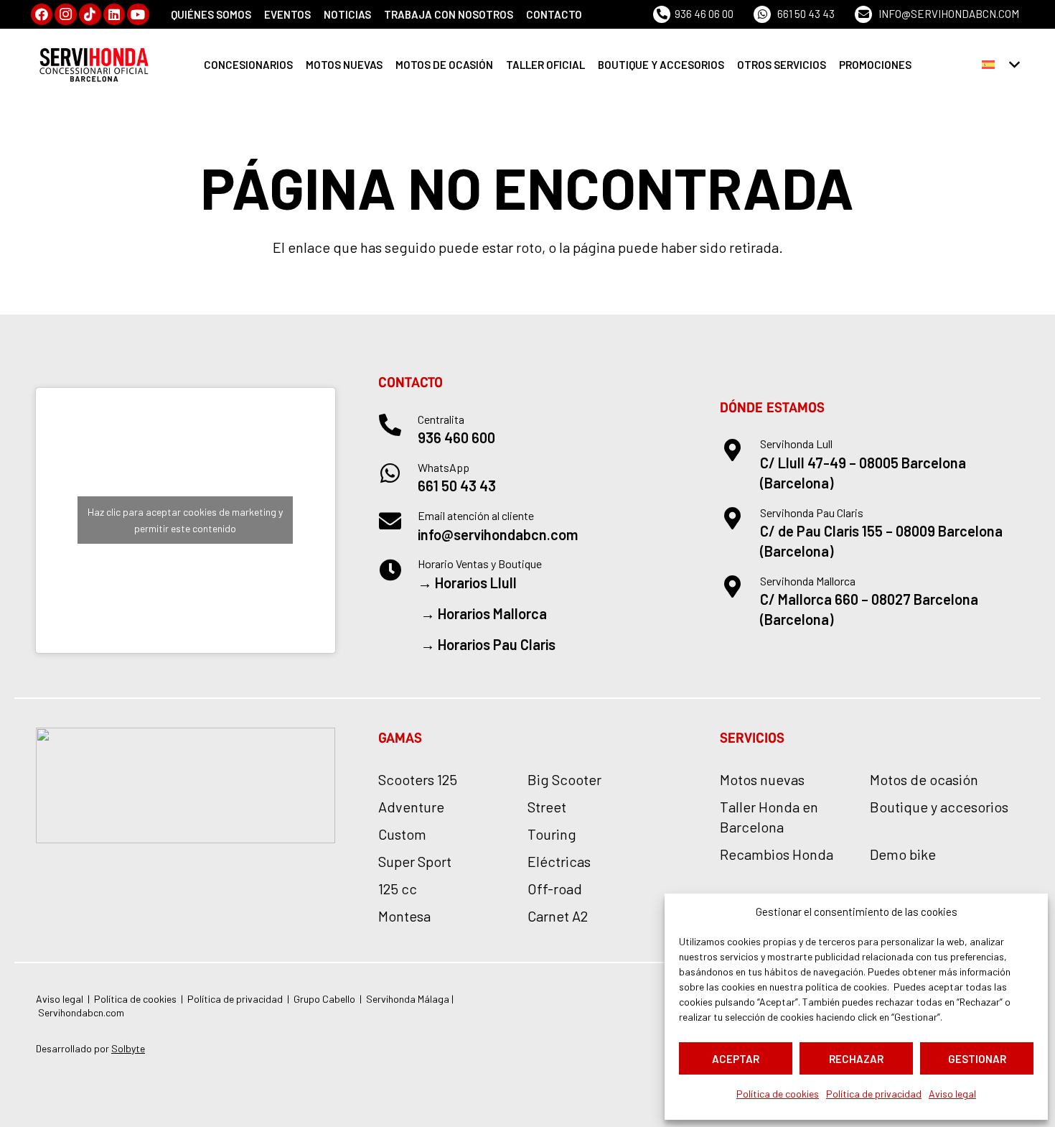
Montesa (404, 915)
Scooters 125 (417, 779)
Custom (402, 834)
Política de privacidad (874, 1093)
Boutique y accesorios (939, 806)
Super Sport (414, 861)
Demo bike (903, 854)
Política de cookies (777, 1093)
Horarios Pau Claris (496, 644)
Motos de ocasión (924, 779)
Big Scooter (564, 779)
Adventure (411, 806)
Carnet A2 (558, 915)
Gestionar (977, 1058)
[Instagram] (66, 15)
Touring (552, 834)
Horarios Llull (476, 582)
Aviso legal (952, 1093)
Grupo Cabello (324, 999)
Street (547, 806)
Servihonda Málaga (408, 999)
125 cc (397, 888)
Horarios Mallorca (492, 613)
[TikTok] (90, 15)
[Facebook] (42, 15)
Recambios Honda (776, 854)
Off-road (555, 888)
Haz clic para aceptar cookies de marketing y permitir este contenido (185, 520)
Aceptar (735, 1058)
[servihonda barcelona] (95, 64)
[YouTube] (138, 15)
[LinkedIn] (114, 15)
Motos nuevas (762, 779)
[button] (1000, 64)
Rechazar (856, 1058)
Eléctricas (559, 861)
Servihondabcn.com (81, 1012)
